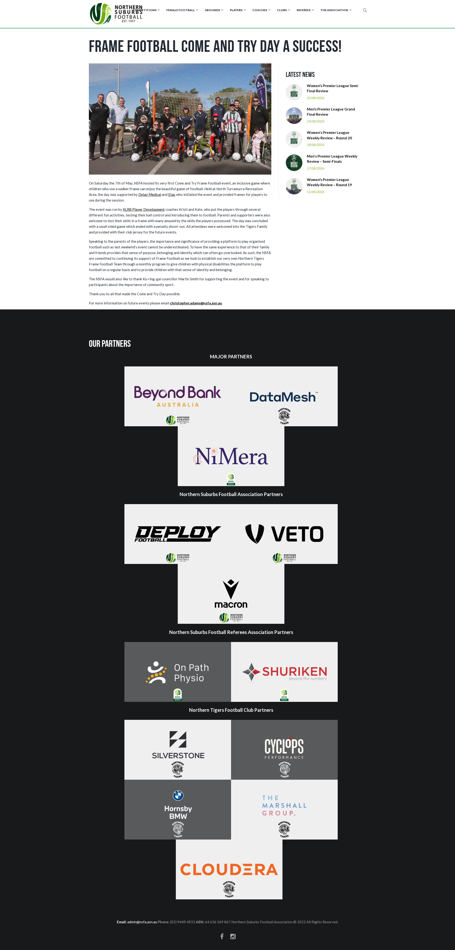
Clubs (282, 10)
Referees (303, 10)
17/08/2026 (315, 168)
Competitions (144, 10)
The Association (334, 10)
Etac (171, 194)
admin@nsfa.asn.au (142, 922)
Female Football (180, 10)
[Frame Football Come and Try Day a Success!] (180, 119)
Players (236, 10)
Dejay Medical (149, 194)
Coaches (259, 10)
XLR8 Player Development (144, 209)
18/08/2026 (315, 145)
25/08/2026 (315, 98)
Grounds (212, 10)
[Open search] (365, 10)
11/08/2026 (315, 192)
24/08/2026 (315, 121)
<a (284, 842)
